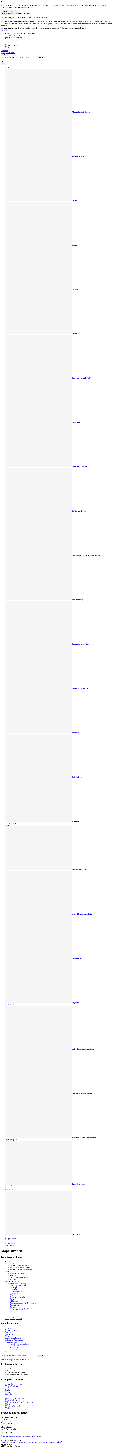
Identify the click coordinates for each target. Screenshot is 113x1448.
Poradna (8, 1188)
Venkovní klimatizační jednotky (21, 1269)
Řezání (12, 1307)
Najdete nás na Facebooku (31, 1436)
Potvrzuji (4, 30)
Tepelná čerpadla (11, 1140)
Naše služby (9, 1186)
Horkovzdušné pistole (17, 1291)
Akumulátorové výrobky (18, 1283)
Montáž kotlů (14, 1346)
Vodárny (13, 1311)
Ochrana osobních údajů (27, 1442)
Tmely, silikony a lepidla (13, 1319)
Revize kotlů (14, 1348)
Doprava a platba (11, 45)
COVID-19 (9, 1261)
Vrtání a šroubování (16, 1315)
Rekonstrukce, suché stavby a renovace (23, 1303)
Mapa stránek (42, 1442)
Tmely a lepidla (10, 823)
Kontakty (8, 47)
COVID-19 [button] (9, 1190)
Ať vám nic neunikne (8, 1356)
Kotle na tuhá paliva (17, 1273)
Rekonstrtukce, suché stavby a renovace (19, 1402)
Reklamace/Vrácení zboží (14, 1340)
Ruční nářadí (14, 1305)
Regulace (13, 1279)
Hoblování (13, 1289)
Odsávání (13, 1295)
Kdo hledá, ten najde (8, 57)
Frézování (13, 1287)
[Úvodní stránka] (8, 53)
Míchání (8, 1404)
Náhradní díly (14, 1275)
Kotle (7, 825)
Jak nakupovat (10, 1334)
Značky (8, 1352)
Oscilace (13, 1299)
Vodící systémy (15, 1313)
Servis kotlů (14, 1350)
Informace (8, 1332)
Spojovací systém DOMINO (20, 1309)
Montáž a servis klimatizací (19, 1344)
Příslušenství (14, 1301)
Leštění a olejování (16, 1293)
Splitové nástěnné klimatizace (20, 1267)
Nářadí (7, 68)
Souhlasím (13, 11)
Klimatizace (9, 1005)
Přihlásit (40, 1356)
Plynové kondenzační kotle (19, 1277)
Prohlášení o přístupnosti (13, 1338)
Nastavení (5, 11)
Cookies (8, 1328)
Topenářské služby (11, 1342)
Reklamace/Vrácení (55, 1442)
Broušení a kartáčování (18, 1285)
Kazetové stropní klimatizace (20, 1265)
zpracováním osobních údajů (20, 1360)
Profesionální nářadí (12, 1281)
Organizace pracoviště (17, 1297)
